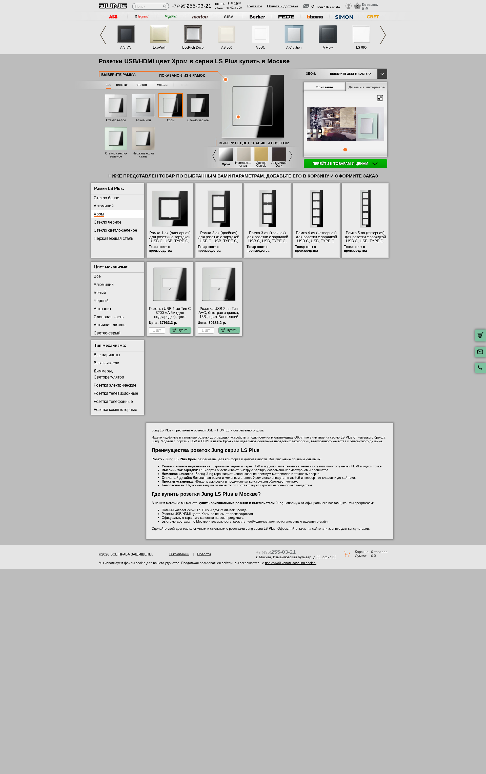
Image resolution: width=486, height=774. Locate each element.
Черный (101, 301)
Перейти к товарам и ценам (340, 164)
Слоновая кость (109, 317)
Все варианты (107, 355)
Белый (100, 292)
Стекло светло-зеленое (116, 155)
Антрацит (102, 309)
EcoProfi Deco (193, 47)
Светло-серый (107, 333)
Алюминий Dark (279, 164)
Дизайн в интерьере (367, 87)
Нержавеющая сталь (143, 155)
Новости (204, 554)
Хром (170, 120)
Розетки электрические (115, 385)
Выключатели (106, 363)
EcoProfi (159, 47)
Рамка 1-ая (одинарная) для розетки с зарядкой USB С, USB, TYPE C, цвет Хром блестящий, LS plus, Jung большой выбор (170, 243)
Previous (103, 35)
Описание (324, 87)
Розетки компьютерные (115, 409)
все (108, 85)
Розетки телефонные (113, 401)
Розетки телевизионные (116, 393)
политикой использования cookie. (290, 563)
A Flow (328, 47)
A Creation (293, 47)
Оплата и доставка (282, 6)
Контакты (254, 6)
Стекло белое (116, 120)
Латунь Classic (261, 164)
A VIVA (125, 47)
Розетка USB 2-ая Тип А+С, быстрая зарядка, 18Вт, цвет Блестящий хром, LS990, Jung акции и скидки (218, 317)
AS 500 (226, 47)
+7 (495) (191, 6)
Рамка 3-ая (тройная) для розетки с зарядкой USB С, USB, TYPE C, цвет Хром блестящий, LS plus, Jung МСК (267, 241)
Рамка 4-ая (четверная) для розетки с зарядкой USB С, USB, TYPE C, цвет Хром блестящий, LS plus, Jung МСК (316, 241)
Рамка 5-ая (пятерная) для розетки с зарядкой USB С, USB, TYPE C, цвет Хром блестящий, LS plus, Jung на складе (365, 241)
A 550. (260, 47)
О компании (179, 554)
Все (97, 276)
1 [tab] (345, 149)
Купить (183, 330)
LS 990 (361, 47)
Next (383, 35)
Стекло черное (198, 120)
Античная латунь (109, 325)
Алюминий (143, 120)
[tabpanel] (345, 124)
